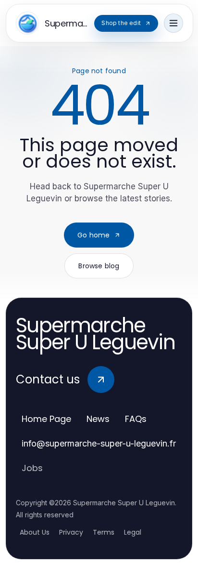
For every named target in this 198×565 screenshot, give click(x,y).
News (98, 419)
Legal (132, 532)
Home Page (46, 419)
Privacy (71, 532)
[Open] (173, 23)
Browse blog (98, 266)
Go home (93, 235)
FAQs (136, 419)
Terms (103, 532)
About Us (35, 532)
